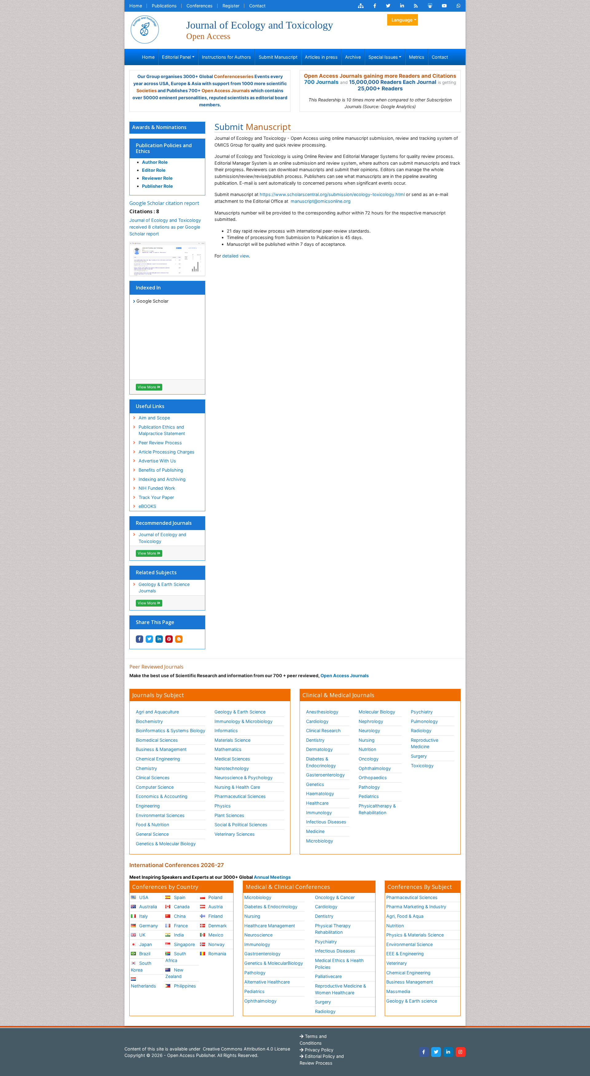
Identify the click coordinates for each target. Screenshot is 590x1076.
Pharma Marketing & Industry (416, 906)
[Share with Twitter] (149, 639)
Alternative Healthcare (267, 981)
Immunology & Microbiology (243, 721)
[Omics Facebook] (374, 6)
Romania (216, 953)
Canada (181, 906)
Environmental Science (409, 944)
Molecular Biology (377, 711)
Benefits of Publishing (161, 470)
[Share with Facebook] (139, 639)
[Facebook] (424, 1052)
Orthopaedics (373, 777)
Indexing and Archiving (162, 479)
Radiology (421, 730)
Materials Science (232, 740)
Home (135, 5)
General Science (152, 834)
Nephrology (371, 721)
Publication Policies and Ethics (164, 148)
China (179, 916)
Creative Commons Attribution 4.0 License (246, 1048)
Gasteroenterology (325, 774)
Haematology (320, 793)
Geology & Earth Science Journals (164, 588)
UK (141, 934)
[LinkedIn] (448, 1052)
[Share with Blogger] (179, 639)
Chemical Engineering (158, 758)
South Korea (141, 966)
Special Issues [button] (383, 57)
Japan (145, 944)
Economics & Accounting (161, 796)
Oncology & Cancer (335, 897)
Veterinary (396, 963)
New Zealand (174, 973)
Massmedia (398, 991)
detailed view (235, 255)
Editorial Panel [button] (176, 57)
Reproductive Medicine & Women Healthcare (340, 989)
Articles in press (321, 57)
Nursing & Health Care (237, 787)
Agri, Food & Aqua (404, 916)
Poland (214, 897)
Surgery (419, 756)
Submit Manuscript (278, 57)
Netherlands (143, 985)
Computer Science (155, 787)
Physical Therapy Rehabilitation (333, 929)
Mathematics (228, 749)
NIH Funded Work (157, 488)
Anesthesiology (322, 711)
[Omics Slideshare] (430, 6)
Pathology (369, 787)
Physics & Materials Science (415, 934)
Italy (143, 916)
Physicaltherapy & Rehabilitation (377, 809)
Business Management (409, 981)
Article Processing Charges (167, 451)
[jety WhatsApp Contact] (459, 6)
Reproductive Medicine (424, 743)
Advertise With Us (157, 460)
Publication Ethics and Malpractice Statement (162, 430)
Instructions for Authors (226, 57)
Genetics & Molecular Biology (166, 843)
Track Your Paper (156, 497)
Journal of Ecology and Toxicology (162, 538)
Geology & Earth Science (240, 711)
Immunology (319, 812)
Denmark (217, 925)
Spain (179, 897)
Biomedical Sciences (157, 740)
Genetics (315, 784)
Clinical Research (323, 730)
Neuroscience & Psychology (243, 777)
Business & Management (161, 749)
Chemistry (146, 768)
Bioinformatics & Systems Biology (170, 730)
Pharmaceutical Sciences (240, 796)
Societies (146, 90)
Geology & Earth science (411, 1000)
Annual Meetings (272, 877)
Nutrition (367, 749)
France (180, 925)
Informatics (226, 730)
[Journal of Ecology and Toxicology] (144, 29)
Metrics (416, 57)
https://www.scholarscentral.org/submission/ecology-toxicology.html (332, 194)
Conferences (200, 5)
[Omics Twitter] (388, 6)
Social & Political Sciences (240, 824)
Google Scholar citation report (164, 203)
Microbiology (319, 840)
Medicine (315, 831)
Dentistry (315, 740)
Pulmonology (424, 721)
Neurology (369, 730)
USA (143, 897)
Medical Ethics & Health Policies (339, 964)
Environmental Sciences (160, 815)
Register (230, 5)
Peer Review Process (160, 442)
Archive (353, 57)
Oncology (369, 758)
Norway (216, 944)
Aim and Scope (154, 417)
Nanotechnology (231, 768)
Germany (148, 925)
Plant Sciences (229, 815)
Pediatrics (369, 796)
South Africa (175, 957)
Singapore (184, 944)
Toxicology (422, 765)
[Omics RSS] (416, 6)
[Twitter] (436, 1052)
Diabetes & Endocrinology (321, 762)
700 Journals (321, 82)
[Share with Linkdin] (159, 639)
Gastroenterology (262, 953)
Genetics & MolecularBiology (273, 963)
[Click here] (360, 6)
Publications (164, 5)
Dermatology (319, 749)
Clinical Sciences (153, 777)
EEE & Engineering (405, 953)
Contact (257, 5)
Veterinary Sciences (234, 834)
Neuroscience (258, 934)
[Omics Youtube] (444, 6)
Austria (215, 906)
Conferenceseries (234, 76)
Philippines (184, 985)
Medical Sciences (232, 758)
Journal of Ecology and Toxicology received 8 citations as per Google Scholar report (165, 227)
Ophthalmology (375, 768)
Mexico (215, 934)
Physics (222, 805)
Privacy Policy (318, 1049)
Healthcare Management (269, 925)
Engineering (148, 805)
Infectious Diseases (326, 821)
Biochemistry (149, 721)
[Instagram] (461, 1052)
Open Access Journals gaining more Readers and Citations (380, 76)
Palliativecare (328, 976)
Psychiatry (422, 711)
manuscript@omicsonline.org (321, 201)
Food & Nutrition (152, 824)
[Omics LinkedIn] (402, 6)
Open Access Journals (226, 90)
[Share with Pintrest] (169, 639)
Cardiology (317, 721)
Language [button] (402, 19)
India (178, 934)
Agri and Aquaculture (157, 711)
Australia (147, 906)
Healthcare (317, 803)
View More (147, 387)
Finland (215, 916)
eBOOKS (147, 506)
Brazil (144, 953)
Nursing (367, 740)
